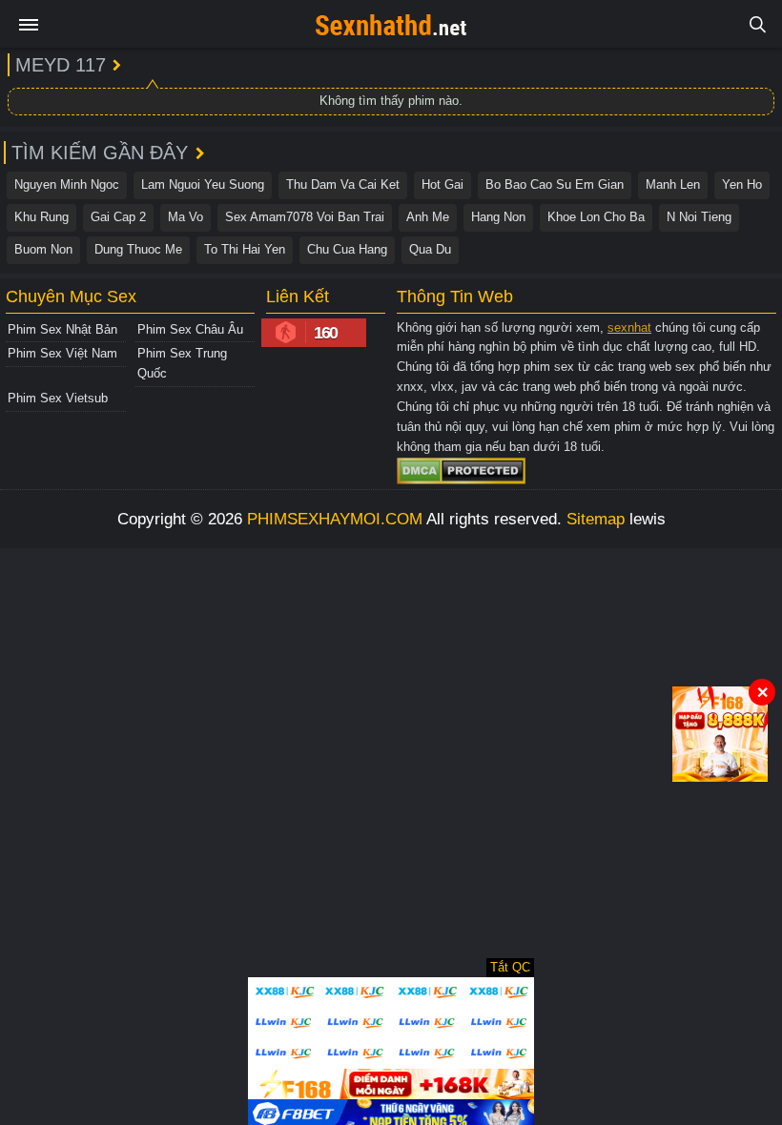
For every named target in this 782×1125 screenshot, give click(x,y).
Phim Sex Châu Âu (190, 329)
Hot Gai (442, 184)
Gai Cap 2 (118, 217)
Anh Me (427, 217)
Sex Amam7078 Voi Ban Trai (304, 217)
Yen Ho (742, 184)
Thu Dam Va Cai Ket (343, 184)
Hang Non (498, 217)
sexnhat (629, 327)
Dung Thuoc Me (138, 249)
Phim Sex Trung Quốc (182, 363)
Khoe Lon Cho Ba (596, 217)
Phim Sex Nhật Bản (62, 329)
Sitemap (595, 519)
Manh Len (673, 184)
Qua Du (430, 249)
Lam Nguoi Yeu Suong (202, 184)
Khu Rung (41, 217)
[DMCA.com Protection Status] (461, 470)
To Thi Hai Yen (244, 249)
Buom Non (43, 249)
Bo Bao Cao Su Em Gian (554, 184)
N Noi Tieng (699, 217)
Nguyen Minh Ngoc (66, 184)
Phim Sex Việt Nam (62, 353)
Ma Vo (185, 217)
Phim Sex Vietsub (58, 398)
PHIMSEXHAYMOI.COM (334, 519)
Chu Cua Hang (347, 249)
